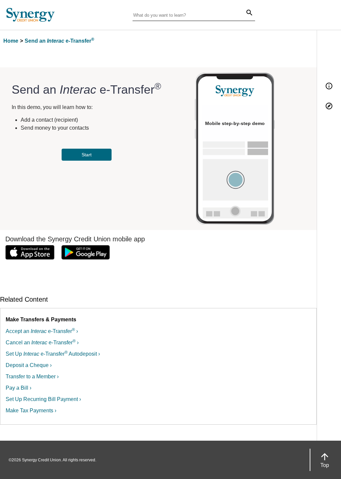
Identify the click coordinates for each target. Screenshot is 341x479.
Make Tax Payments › (31, 410)
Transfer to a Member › (32, 376)
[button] (324, 459)
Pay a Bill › (18, 388)
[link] (30, 253)
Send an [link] (59, 41)
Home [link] (10, 41)
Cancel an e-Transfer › (42, 342)
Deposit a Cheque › (29, 365)
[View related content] (329, 106)
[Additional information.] (329, 86)
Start (87, 154)
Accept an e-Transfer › (42, 331)
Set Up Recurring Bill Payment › (43, 399)
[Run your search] (245, 13)
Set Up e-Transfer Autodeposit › (53, 354)
